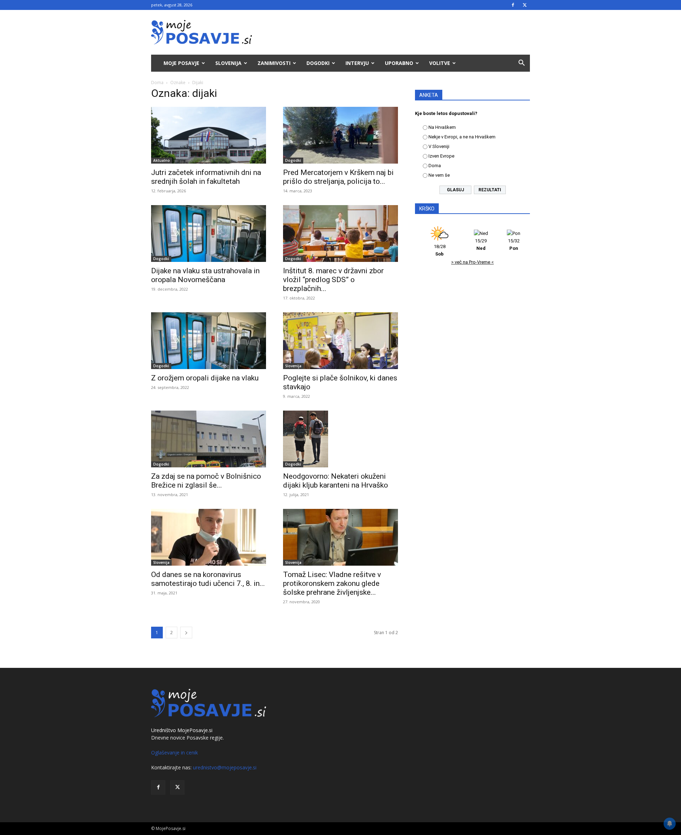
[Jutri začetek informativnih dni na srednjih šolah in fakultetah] (208, 135)
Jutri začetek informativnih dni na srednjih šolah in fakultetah (206, 177)
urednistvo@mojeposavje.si (224, 767)
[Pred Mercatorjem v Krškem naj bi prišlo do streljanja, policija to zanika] (340, 135)
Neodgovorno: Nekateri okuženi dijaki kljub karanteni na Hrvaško (335, 480)
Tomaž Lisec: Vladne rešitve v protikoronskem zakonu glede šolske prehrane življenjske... (332, 583)
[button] (521, 63)
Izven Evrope (441, 156)
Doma (157, 82)
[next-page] (186, 632)
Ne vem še (439, 175)
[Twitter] (524, 5)
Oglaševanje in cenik (174, 752)
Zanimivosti (274, 63)
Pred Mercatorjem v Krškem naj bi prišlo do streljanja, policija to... (338, 177)
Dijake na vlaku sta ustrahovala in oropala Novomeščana (205, 275)
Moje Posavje (181, 63)
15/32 (514, 244)
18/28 (439, 250)
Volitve (439, 63)
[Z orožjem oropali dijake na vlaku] (208, 340)
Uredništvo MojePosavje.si (181, 730)
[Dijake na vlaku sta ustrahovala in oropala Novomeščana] (208, 233)
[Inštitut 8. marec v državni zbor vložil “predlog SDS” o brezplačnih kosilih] (340, 233)
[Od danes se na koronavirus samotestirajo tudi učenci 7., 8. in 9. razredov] (208, 537)
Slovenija (228, 63)
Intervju (357, 63)
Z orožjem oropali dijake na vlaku (205, 378)
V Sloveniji (438, 146)
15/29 (481, 244)
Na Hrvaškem (442, 127)
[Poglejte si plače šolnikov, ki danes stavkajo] (340, 340)
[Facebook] (513, 5)
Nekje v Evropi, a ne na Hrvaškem (461, 136)
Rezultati (489, 189)
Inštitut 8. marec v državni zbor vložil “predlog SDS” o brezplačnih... (333, 280)
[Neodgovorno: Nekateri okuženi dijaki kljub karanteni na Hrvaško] (340, 439)
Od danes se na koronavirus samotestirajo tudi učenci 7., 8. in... (208, 579)
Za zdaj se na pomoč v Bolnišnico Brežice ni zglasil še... (206, 480)
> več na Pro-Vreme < (472, 262)
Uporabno (399, 63)
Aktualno (161, 160)
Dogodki (318, 63)
